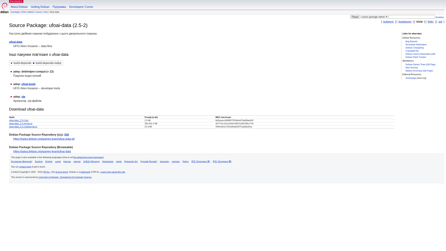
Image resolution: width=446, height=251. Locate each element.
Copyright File (412, 51)
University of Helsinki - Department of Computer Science (65, 177)
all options (440, 17)
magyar (77, 161)
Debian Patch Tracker (416, 57)
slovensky (164, 161)
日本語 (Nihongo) (91, 161)
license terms (62, 172)
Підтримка (59, 6)
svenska (176, 161)
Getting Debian (40, 6)
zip (23, 96)
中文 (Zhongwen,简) (200, 161)
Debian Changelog (415, 48)
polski (119, 161)
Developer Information (416, 44)
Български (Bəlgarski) (21, 161)
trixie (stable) (28, 12)
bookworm (405, 21)
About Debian (19, 6)
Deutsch (39, 161)
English (48, 161)
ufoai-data (15, 41)
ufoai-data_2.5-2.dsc (19, 120)
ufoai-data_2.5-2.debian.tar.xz (23, 127)
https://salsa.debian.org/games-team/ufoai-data (42, 151)
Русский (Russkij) (148, 161)
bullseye (388, 21)
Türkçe (185, 161)
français (67, 161)
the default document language (88, 157)
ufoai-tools (28, 84)
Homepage (411, 78)
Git (433, 54)
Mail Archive (411, 67)
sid (440, 21)
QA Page (431, 64)
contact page (25, 167)
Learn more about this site (113, 172)
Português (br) (131, 161)
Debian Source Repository (418, 54)
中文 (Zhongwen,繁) (222, 161)
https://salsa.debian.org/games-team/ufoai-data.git (44, 138)
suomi (58, 161)
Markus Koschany (414, 71)
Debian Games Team (416, 64)
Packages (16, 1)
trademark (85, 172)
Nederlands (107, 161)
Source (39, 12)
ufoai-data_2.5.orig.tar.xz (20, 123)
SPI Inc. (46, 172)
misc (46, 12)
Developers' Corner (81, 6)
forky (431, 21)
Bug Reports (411, 41)
